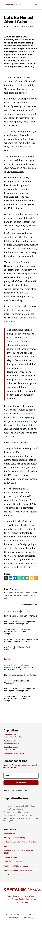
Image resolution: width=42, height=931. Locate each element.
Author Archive (28, 605)
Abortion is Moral (10, 857)
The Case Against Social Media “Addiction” (17, 682)
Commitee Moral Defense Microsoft (18, 870)
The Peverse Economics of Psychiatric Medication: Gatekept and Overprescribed (20, 631)
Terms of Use (28, 896)
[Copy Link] (31, 578)
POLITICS (25, 611)
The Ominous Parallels (13, 862)
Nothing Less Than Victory (14, 838)
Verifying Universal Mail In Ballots (16, 812)
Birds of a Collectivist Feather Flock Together (21, 806)
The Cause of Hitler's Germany (16, 866)
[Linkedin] (10, 578)
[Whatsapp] (19, 578)
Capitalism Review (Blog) (14, 753)
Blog (16, 902)
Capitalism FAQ (10, 741)
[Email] (27, 578)
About (9, 896)
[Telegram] (23, 578)
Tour (26, 902)
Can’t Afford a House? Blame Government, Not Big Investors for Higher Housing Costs (18, 667)
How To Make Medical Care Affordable (20, 616)
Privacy (7, 899)
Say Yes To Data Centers (13, 809)
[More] (36, 578)
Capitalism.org (9, 833)
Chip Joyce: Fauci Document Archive (18, 815)
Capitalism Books (11, 747)
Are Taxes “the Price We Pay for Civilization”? (18, 648)
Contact (14, 899)
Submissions (17, 896)
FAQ (21, 902)
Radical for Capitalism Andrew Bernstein (20, 842)
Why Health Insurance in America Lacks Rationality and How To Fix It (21, 640)
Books (21, 899)
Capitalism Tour (10, 735)
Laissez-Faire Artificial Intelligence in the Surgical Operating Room (19, 622)
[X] (6, 578)
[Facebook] (15, 578)
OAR (5, 846)
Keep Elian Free (10, 874)
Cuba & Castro (12, 611)
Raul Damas (13, 26)
